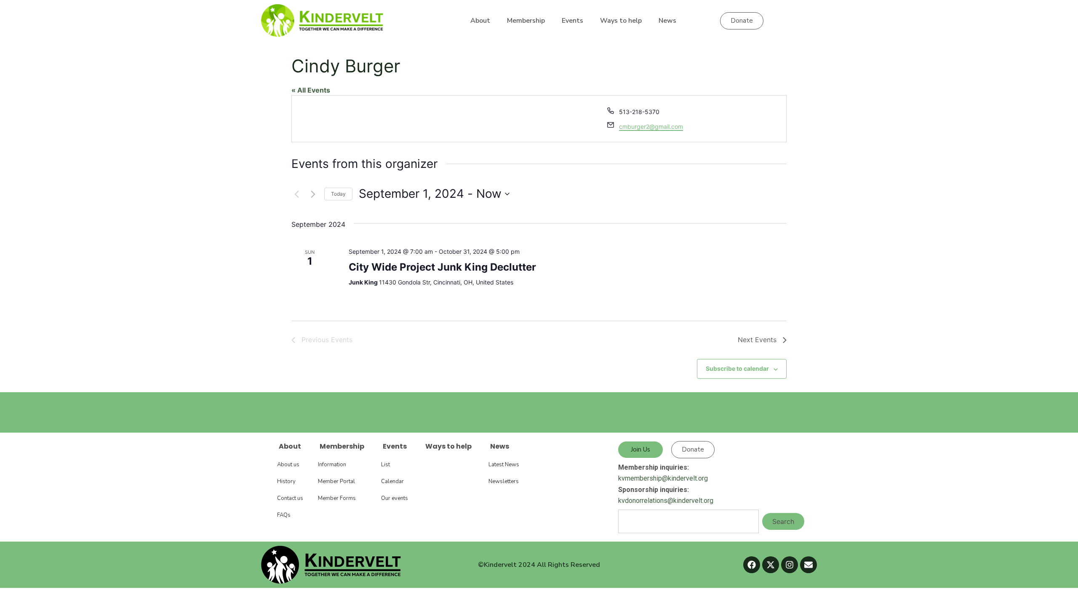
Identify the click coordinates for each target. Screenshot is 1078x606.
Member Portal (336, 481)
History (286, 481)
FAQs (284, 515)
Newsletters (503, 481)
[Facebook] (751, 564)
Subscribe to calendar (737, 368)
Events (572, 20)
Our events (394, 498)
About (480, 20)
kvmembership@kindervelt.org (663, 478)
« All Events (310, 90)
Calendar (392, 481)
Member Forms (337, 498)
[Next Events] (313, 194)
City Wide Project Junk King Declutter (442, 267)
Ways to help (621, 20)
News (667, 20)
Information (332, 464)
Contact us (290, 498)
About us (288, 464)
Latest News (503, 464)
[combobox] (688, 521)
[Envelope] (808, 564)
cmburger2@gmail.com (651, 126)
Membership (526, 20)
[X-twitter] (770, 564)
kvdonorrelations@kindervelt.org (665, 501)
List (385, 464)
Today (338, 194)
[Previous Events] (296, 194)
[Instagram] (789, 564)
